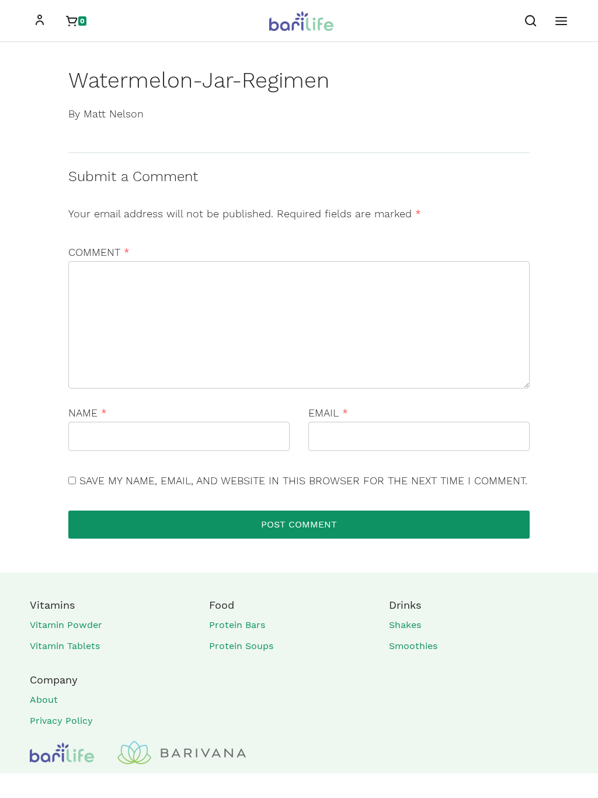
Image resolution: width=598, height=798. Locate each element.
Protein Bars (237, 624)
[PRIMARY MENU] (561, 21)
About (44, 699)
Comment (99, 252)
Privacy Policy (61, 720)
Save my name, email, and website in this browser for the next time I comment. (303, 480)
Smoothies (413, 645)
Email (328, 413)
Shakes (405, 624)
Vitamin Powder (66, 624)
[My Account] (39, 21)
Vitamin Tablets (65, 645)
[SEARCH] (530, 21)
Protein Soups (241, 645)
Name (87, 413)
